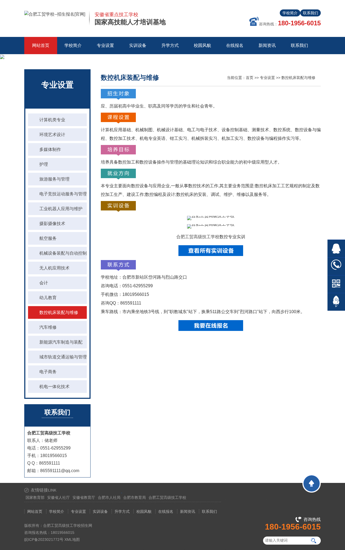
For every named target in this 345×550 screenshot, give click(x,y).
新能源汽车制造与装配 (60, 342)
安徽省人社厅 (58, 497)
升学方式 (122, 511)
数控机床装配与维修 (58, 312)
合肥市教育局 (134, 497)
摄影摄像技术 (52, 223)
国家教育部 (35, 497)
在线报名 (165, 511)
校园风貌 (143, 511)
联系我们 (310, 13)
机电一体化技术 (54, 386)
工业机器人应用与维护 (60, 208)
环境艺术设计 (52, 134)
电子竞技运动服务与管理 (63, 194)
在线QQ (336, 248)
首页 (249, 77)
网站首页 (40, 45)
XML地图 (72, 539)
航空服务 (48, 238)
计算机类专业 (52, 119)
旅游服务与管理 (54, 179)
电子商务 (48, 371)
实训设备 (100, 511)
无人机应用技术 (54, 268)
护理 (43, 164)
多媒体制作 (50, 149)
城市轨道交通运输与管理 (63, 357)
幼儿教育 (48, 297)
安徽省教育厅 (84, 497)
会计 (43, 283)
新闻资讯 (187, 511)
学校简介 (290, 13)
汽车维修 (48, 327)
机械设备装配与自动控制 (63, 253)
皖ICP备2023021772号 (43, 539)
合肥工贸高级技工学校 (197, 236)
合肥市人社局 (109, 497)
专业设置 (267, 77)
